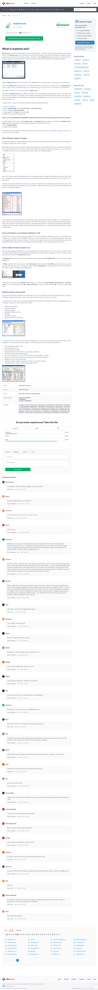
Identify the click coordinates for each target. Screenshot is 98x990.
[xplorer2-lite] (37, 328)
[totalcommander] (37, 373)
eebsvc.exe (34, 945)
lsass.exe (85, 63)
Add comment (17, 469)
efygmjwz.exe (80, 954)
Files (9, 15)
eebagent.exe (34, 942)
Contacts (81, 3)
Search (94, 9)
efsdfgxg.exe (80, 942)
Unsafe (37, 428)
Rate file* (8, 452)
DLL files (26, 3)
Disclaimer (15, 988)
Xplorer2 (6, 301)
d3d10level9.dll (78, 89)
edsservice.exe (12, 954)
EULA (76, 49)
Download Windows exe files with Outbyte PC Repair (24, 38)
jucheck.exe (77, 63)
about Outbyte (78, 47)
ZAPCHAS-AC (13, 90)
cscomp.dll (77, 100)
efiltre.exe (56, 954)
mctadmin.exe (78, 74)
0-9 (11, 9)
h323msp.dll (85, 92)
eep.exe (32, 951)
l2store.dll (76, 92)
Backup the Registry (9, 106)
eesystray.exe (34, 954)
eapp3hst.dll (87, 96)
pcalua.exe (86, 71)
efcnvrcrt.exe (57, 948)
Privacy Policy (82, 49)
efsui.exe (79, 948)
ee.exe (32, 939)
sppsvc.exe (87, 74)
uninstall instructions (88, 47)
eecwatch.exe (34, 948)
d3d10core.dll (77, 96)
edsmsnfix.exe (12, 945)
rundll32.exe (77, 78)
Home (3, 15)
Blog (94, 3)
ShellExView (19, 184)
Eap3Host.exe (78, 71)
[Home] (8, 3)
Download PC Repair (83, 42)
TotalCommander (9, 340)
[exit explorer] (37, 274)
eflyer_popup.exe (81, 939)
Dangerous (15, 428)
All (6, 930)
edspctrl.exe (11, 951)
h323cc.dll (84, 100)
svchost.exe (77, 60)
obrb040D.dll (77, 103)
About (88, 3)
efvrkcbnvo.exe (80, 951)
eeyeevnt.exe (57, 942)
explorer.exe (86, 60)
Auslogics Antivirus (44, 87)
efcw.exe (56, 951)
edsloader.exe (12, 942)
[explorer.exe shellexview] (37, 203)
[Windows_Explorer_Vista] (37, 70)
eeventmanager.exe (59, 939)
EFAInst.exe (56, 945)
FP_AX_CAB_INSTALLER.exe (81, 67)
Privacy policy (9, 988)
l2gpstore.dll (87, 89)
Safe (58, 428)
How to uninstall (22, 988)
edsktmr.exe (11, 939)
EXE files (33, 3)
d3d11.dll (92, 100)
